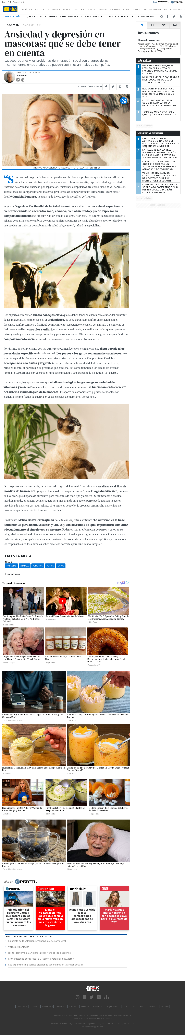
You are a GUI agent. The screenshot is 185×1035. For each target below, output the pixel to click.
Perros (50, 565)
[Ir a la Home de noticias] (92, 988)
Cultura (79, 9)
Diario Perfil (21, 1006)
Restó (126, 9)
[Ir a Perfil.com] (177, 2)
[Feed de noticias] (181, 17)
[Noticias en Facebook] (167, 17)
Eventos (115, 9)
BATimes (165, 1006)
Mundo (67, 9)
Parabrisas (97, 1006)
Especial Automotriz (155, 9)
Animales (24, 565)
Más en (8, 881)
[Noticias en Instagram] (161, 17)
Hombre (72, 1006)
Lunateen (152, 1006)
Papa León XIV (93, 16)
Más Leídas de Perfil (150, 133)
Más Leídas (144, 60)
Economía (54, 9)
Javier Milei (35, 16)
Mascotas (11, 565)
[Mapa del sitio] (106, 997)
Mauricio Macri (119, 16)
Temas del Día (12, 16)
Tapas (136, 9)
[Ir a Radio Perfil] (161, 2)
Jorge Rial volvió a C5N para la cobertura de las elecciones (39, 952)
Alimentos (38, 565)
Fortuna (60, 1006)
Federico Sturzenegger (63, 16)
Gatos (61, 565)
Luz (133, 1006)
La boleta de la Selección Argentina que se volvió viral (37, 941)
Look (125, 1006)
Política (27, 9)
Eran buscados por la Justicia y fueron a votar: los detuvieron (41, 958)
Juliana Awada (145, 16)
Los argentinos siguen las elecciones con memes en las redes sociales (46, 964)
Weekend (84, 1006)
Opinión (102, 9)
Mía (141, 1006)
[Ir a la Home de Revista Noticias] (10, 9)
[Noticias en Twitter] (174, 17)
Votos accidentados (18, 946)
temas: (8, 562)
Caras (34, 1006)
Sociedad (40, 9)
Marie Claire (47, 1006)
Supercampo (112, 1006)
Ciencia (91, 9)
